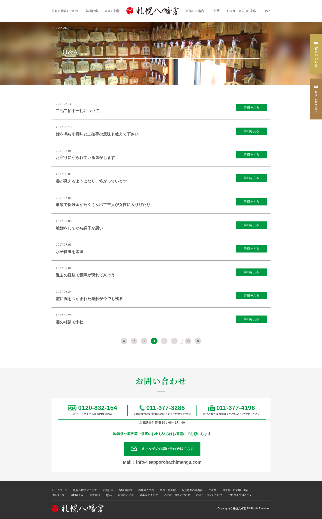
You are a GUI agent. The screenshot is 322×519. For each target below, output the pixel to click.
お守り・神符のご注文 (209, 495)
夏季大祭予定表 (149, 495)
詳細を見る (251, 107)
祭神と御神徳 (168, 490)
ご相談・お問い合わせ (177, 495)
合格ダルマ (58, 495)
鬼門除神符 (77, 495)
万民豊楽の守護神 (192, 490)
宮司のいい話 (126, 495)
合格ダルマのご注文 (240, 495)
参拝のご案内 (195, 11)
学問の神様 (112, 11)
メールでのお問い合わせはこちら (167, 448)
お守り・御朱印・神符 (241, 11)
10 (187, 341)
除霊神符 (95, 495)
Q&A (267, 11)
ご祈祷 (215, 11)
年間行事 (92, 11)
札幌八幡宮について (65, 11)
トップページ (59, 490)
